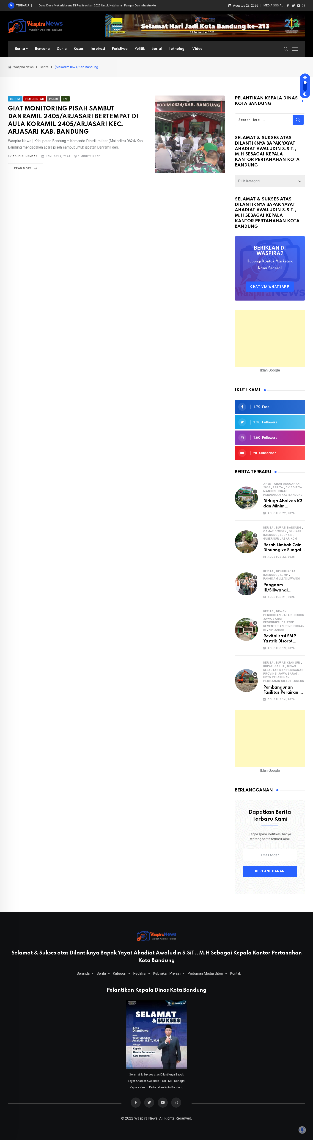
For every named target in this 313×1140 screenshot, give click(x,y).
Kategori (119, 973)
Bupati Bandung (288, 527)
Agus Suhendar (25, 156)
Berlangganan (270, 871)
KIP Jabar (276, 629)
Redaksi (139, 973)
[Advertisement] (270, 338)
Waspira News (146, 1118)
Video (197, 49)
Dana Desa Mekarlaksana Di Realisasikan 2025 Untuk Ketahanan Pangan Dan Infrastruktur (98, 5)
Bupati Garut (274, 666)
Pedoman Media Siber (205, 973)
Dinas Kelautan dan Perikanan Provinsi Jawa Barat (283, 670)
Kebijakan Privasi (167, 973)
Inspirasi (98, 49)
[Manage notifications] (302, 1130)
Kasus (79, 49)
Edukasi (286, 535)
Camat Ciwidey (274, 531)
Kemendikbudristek (278, 622)
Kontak (235, 973)
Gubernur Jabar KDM (280, 538)
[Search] (286, 48)
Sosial (157, 49)
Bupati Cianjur (288, 662)
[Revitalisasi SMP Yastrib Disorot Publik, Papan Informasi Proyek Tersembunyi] (246, 629)
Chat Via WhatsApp (269, 286)
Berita (20, 49)
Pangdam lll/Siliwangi (281, 578)
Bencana (42, 49)
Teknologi (177, 49)
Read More (23, 168)
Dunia (62, 49)
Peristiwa (120, 49)
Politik (140, 49)
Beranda (83, 973)
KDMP (284, 575)
